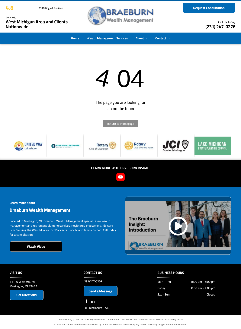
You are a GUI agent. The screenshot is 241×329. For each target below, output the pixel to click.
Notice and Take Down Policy (140, 319)
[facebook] (86, 302)
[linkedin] (93, 302)
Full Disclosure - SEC (97, 308)
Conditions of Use (115, 319)
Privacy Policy (65, 319)
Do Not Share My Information (90, 319)
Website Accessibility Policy (169, 319)
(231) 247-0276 (220, 26)
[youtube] (120, 177)
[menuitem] (75, 38)
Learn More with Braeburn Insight (120, 168)
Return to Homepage (120, 123)
